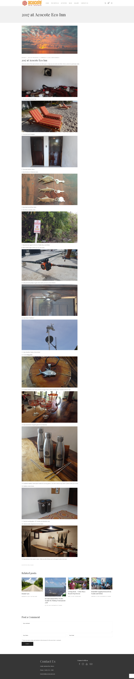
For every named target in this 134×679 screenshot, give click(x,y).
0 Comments (42, 57)
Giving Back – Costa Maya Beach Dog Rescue (76, 593)
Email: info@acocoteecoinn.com (47, 674)
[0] (108, 3)
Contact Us (47, 661)
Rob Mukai (36, 57)
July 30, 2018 (48, 605)
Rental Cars (25, 594)
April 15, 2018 (71, 596)
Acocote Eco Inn (26, 565)
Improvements (55, 57)
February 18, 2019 (26, 596)
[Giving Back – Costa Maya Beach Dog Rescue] (78, 583)
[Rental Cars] (32, 585)
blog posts (29, 354)
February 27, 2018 (95, 596)
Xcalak (32, 565)
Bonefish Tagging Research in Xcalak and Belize (101, 593)
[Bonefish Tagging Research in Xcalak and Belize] (101, 583)
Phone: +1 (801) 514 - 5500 (46, 670)
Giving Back (78, 596)
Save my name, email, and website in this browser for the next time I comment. (42, 640)
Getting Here (34, 596)
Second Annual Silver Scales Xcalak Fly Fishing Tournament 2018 (55, 601)
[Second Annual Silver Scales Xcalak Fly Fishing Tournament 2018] (55, 587)
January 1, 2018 (26, 57)
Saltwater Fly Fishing (57, 605)
